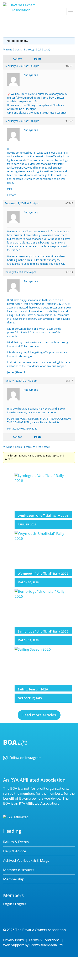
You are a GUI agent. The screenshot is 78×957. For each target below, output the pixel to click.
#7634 (69, 272)
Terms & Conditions (43, 940)
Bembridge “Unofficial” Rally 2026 (43, 631)
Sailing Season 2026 (33, 689)
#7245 (69, 203)
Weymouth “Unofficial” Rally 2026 (43, 573)
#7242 (69, 121)
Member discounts (18, 869)
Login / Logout (14, 904)
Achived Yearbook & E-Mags (26, 860)
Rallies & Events (16, 841)
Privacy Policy (13, 940)
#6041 (69, 66)
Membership (13, 879)
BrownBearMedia (43, 945)
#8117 (69, 380)
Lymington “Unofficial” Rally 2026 (43, 515)
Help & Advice (14, 851)
